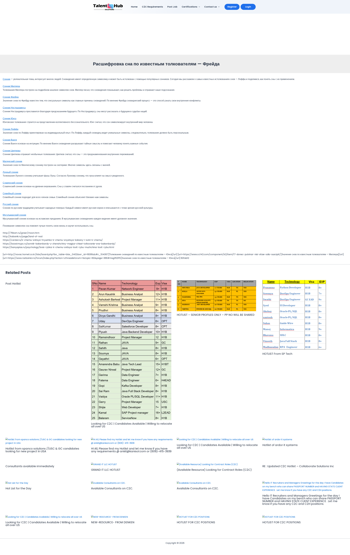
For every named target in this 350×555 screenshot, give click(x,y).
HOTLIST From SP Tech (277, 354)
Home (134, 6)
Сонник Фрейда (11, 97)
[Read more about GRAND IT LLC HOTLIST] (104, 464)
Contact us (210, 6)
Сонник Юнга (9, 118)
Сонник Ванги (10, 139)
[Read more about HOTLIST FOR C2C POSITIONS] (193, 516)
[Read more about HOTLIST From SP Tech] (294, 315)
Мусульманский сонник (14, 215)
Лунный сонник (10, 172)
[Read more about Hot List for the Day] (16, 482)
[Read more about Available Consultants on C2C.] (108, 482)
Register (232, 6)
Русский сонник (10, 204)
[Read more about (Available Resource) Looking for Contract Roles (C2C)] (207, 464)
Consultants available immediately (29, 466)
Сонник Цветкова (11, 150)
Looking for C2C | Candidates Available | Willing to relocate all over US (131, 425)
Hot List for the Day (18, 488)
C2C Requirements (152, 6)
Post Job (172, 6)
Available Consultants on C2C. (112, 488)
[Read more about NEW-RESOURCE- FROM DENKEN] (109, 516)
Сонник (6, 79)
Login (248, 6)
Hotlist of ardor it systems (280, 445)
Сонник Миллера (11, 86)
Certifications (189, 6)
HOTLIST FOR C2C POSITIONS (196, 522)
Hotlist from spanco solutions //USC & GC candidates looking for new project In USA (42, 450)
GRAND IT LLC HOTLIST (105, 470)
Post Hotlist (13, 284)
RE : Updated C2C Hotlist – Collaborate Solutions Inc (298, 466)
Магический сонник (12, 161)
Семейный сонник (12, 193)
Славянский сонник (13, 182)
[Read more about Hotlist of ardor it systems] (277, 439)
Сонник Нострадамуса (14, 107)
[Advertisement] (175, 34)
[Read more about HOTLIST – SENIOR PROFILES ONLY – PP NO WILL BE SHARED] (216, 295)
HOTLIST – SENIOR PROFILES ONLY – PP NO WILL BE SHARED (215, 315)
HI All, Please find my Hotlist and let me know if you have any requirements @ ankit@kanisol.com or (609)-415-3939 (131, 450)
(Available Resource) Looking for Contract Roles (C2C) (214, 470)
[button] (198, 7)
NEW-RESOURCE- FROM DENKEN (112, 522)
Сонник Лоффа (10, 129)
